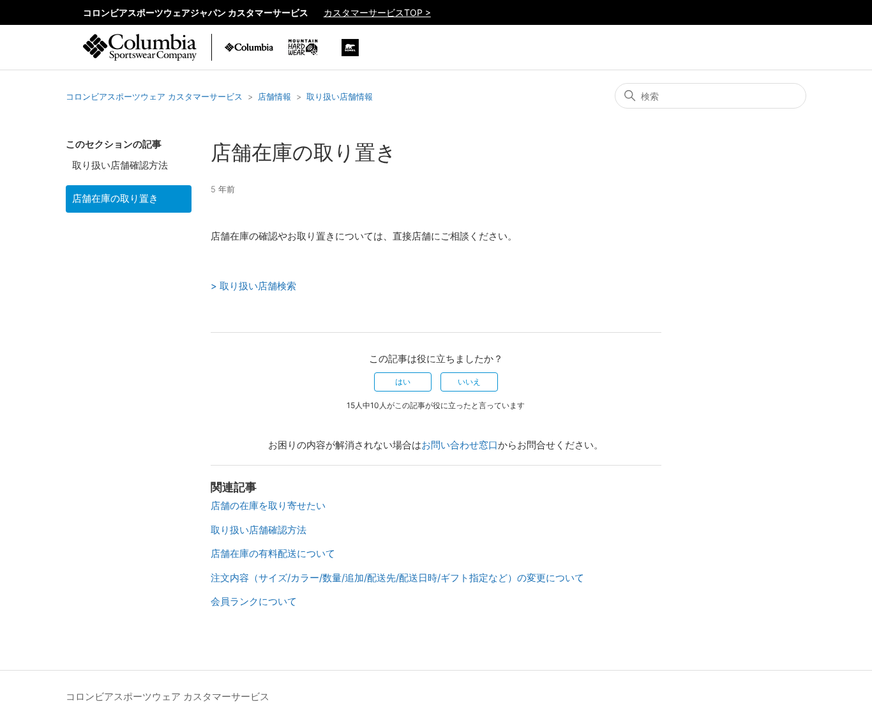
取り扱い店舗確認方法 (120, 165)
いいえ (469, 381)
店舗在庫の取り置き (115, 198)
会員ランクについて (254, 601)
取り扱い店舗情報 (339, 96)
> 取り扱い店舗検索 (253, 286)
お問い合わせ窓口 (459, 445)
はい (402, 381)
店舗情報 (274, 96)
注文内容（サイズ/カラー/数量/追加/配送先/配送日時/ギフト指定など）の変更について (397, 578)
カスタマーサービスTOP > (377, 12)
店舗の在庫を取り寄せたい (268, 505)
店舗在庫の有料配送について (273, 553)
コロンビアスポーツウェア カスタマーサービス (154, 96)
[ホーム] (140, 54)
